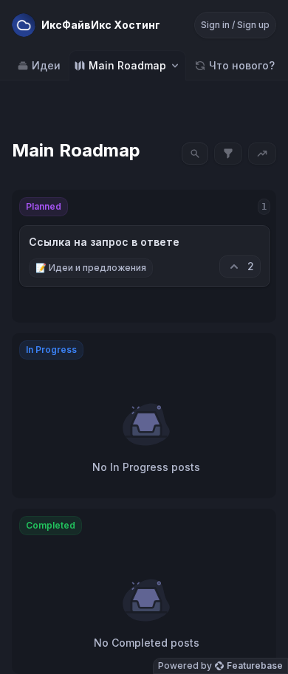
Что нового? (242, 65)
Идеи (46, 65)
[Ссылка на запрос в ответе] (145, 256)
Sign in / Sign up (235, 24)
